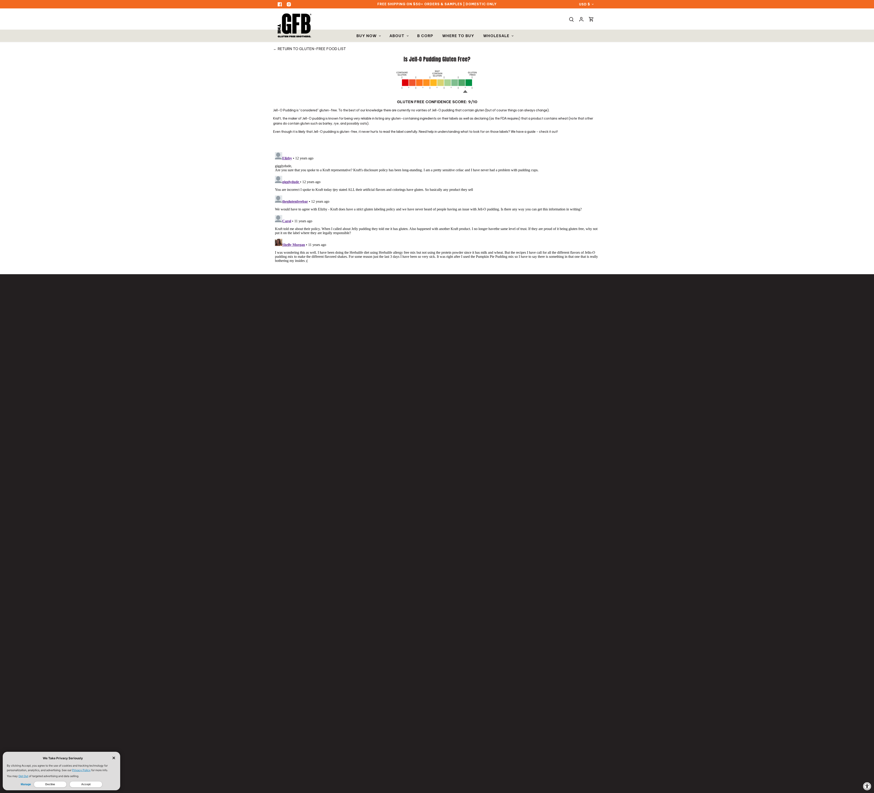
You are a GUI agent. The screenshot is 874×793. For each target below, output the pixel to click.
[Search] (571, 19)
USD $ (584, 4)
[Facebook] (280, 4)
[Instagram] (289, 4)
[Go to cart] (591, 19)
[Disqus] (437, 207)
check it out (548, 132)
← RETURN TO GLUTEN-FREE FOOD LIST (309, 48)
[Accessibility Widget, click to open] (867, 786)
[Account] (581, 19)
